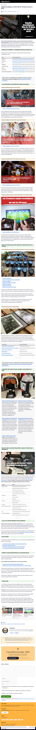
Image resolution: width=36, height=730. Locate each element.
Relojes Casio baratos (7, 284)
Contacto (2, 717)
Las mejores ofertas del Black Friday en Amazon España (13, 548)
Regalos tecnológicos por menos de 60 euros (11, 108)
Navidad (15, 623)
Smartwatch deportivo (15, 59)
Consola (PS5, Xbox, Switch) (16, 62)
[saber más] (30, 640)
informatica (5, 623)
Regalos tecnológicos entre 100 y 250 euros (11, 146)
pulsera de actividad (22, 59)
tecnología (23, 623)
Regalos (4, 622)
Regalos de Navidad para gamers (8, 400)
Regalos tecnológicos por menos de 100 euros (11, 185)
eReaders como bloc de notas (6, 353)
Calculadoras (13, 725)
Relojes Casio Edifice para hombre (9, 282)
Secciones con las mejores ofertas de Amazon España (13, 564)
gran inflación (21, 525)
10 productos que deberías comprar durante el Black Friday (14, 546)
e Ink (13, 339)
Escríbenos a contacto (26, 642)
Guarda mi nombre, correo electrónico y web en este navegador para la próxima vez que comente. (18, 687)
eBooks (9, 725)
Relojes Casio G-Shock (7, 278)
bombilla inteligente (21, 71)
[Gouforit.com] (5, 1)
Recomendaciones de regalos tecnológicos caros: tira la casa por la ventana (28, 615)
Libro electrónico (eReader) (16, 66)
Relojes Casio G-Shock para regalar (9, 286)
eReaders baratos (4, 351)
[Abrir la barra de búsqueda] (32, 1)
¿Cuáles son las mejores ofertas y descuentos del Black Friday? (15, 543)
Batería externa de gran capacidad (17, 68)
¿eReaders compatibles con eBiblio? (7, 355)
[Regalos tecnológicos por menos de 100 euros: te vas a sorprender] (7, 610)
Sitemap (5, 717)
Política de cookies (4, 728)
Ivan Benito (4, 11)
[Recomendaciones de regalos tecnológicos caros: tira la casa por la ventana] (29, 610)
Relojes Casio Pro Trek (7, 285)
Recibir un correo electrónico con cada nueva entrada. (12, 693)
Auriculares (2, 725)
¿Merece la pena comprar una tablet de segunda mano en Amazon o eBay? (17, 565)
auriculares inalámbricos (29, 59)
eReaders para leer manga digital (7, 349)
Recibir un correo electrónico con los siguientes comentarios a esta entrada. (16, 690)
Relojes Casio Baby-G (7, 281)
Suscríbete (4, 712)
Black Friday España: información (9, 545)
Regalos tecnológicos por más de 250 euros (11, 232)
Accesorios (6, 725)
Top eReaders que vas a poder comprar (8, 346)
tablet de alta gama (26, 68)
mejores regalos (10, 623)
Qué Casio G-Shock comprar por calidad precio (11, 279)
